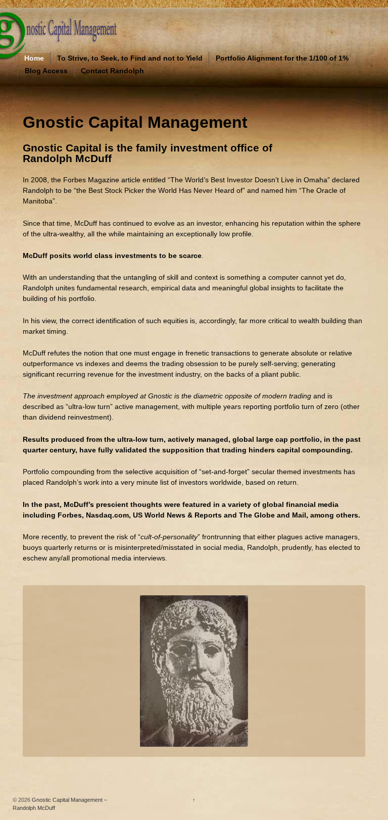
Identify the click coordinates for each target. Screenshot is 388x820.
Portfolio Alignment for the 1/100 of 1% (282, 58)
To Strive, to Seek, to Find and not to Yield (130, 58)
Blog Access (46, 71)
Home (34, 58)
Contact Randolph (112, 71)
